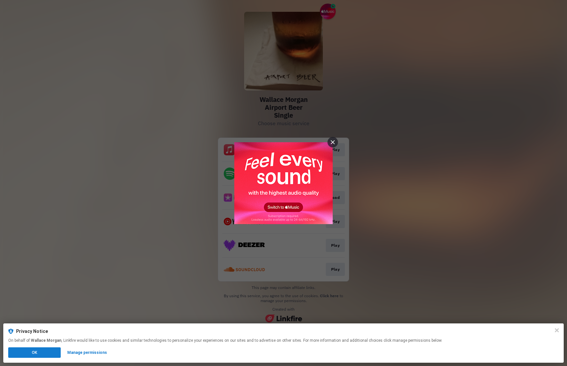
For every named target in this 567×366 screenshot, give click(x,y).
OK (34, 352)
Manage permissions (87, 352)
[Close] (557, 330)
